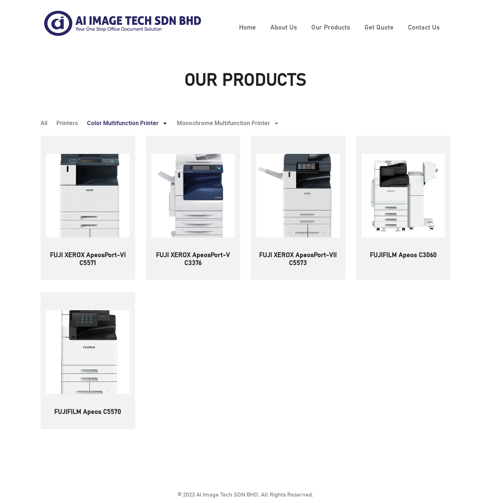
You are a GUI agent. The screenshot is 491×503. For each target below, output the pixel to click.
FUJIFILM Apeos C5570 (87, 412)
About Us (283, 27)
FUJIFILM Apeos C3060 (403, 255)
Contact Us (424, 27)
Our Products (330, 27)
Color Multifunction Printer (123, 123)
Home (247, 27)
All (44, 123)
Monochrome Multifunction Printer (223, 123)
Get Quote (379, 27)
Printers (67, 123)
